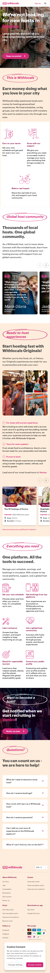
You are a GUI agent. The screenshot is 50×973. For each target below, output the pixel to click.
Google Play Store (33, 913)
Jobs (4, 885)
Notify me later (13, 731)
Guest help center (33, 881)
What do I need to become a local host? (21, 781)
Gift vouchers (7, 896)
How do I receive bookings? (19, 793)
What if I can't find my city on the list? (24, 844)
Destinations (6, 893)
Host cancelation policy (10, 913)
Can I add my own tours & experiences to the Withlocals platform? (20, 831)
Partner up (6, 900)
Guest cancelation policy (35, 885)
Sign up (38, 3)
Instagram (5, 934)
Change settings (15, 965)
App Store (30, 909)
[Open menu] (45, 3)
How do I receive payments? (19, 817)
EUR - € (39, 867)
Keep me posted (13, 56)
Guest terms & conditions (36, 889)
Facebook (5, 930)
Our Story (5, 881)
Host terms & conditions (10, 917)
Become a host (7, 921)
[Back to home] (10, 3)
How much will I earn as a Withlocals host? (23, 805)
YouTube (5, 937)
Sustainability (6, 889)
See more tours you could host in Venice (18, 529)
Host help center (8, 909)
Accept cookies (35, 965)
